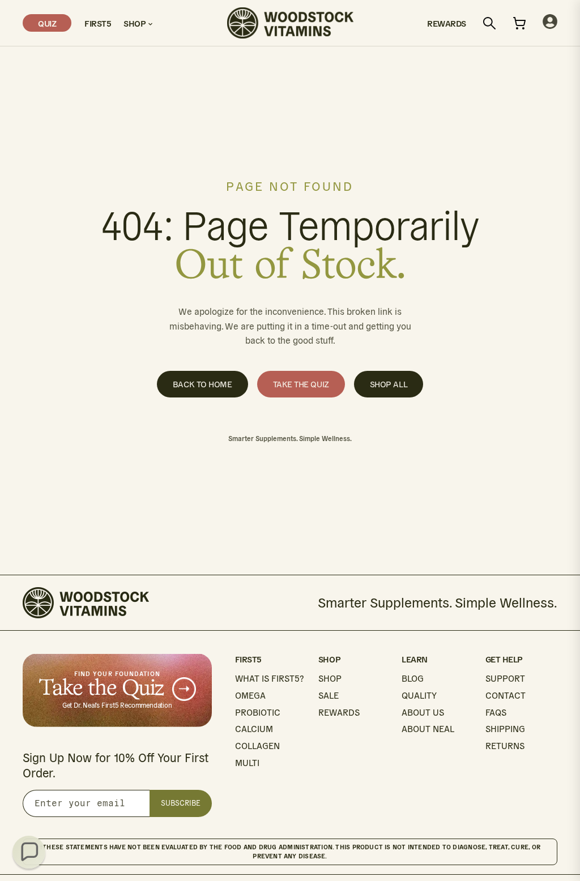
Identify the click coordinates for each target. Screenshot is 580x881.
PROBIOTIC (257, 712)
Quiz (47, 23)
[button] (28, 852)
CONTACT (505, 695)
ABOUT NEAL (428, 729)
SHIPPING (505, 729)
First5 (97, 23)
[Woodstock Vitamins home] (290, 23)
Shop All (388, 384)
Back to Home (202, 384)
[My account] (550, 23)
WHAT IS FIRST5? (269, 678)
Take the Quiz (301, 384)
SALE (328, 695)
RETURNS (504, 746)
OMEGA (250, 695)
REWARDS (339, 712)
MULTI (247, 763)
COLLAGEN (257, 746)
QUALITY (419, 695)
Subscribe (181, 803)
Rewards (446, 23)
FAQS (495, 712)
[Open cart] (519, 23)
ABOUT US (423, 712)
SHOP (330, 678)
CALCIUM (254, 729)
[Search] (489, 23)
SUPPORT (505, 678)
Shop (135, 23)
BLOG (413, 678)
